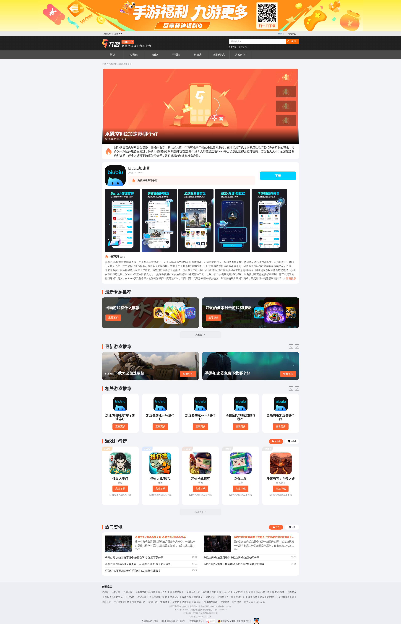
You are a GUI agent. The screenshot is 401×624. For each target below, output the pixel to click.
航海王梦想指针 (267, 597)
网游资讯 (219, 54)
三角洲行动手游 (192, 592)
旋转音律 (210, 597)
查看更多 (113, 317)
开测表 (176, 54)
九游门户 (107, 34)
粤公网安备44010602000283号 (236, 621)
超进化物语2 (278, 592)
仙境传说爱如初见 (113, 597)
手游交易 (174, 602)
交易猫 (163, 602)
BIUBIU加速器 (210, 602)
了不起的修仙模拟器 (145, 592)
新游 (155, 54)
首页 (112, 54)
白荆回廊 (127, 592)
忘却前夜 (292, 592)
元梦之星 (116, 592)
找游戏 (134, 54)
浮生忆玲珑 (224, 592)
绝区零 (105, 592)
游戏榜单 (225, 602)
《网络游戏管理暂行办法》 (173, 621)
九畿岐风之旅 (138, 602)
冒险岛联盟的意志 (158, 597)
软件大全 (248, 602)
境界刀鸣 (186, 597)
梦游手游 (152, 602)
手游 (104, 64)
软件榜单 (236, 602)
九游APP (118, 34)
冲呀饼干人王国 (225, 597)
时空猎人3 (243, 47)
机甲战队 (130, 597)
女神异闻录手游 (286, 597)
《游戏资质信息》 (196, 621)
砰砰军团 (142, 597)
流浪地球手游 (262, 592)
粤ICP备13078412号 (183, 610)
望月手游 (106, 602)
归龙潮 (249, 592)
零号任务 (162, 592)
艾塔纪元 (174, 597)
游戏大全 (260, 602)
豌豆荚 (197, 602)
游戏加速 (186, 602)
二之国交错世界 (121, 602)
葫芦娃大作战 (209, 592)
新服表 (197, 54)
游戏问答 (240, 54)
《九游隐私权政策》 (149, 621)
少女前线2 (238, 592)
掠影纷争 (198, 597)
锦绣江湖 (240, 597)
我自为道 (252, 597)
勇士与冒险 (175, 592)
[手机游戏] (126, 43)
